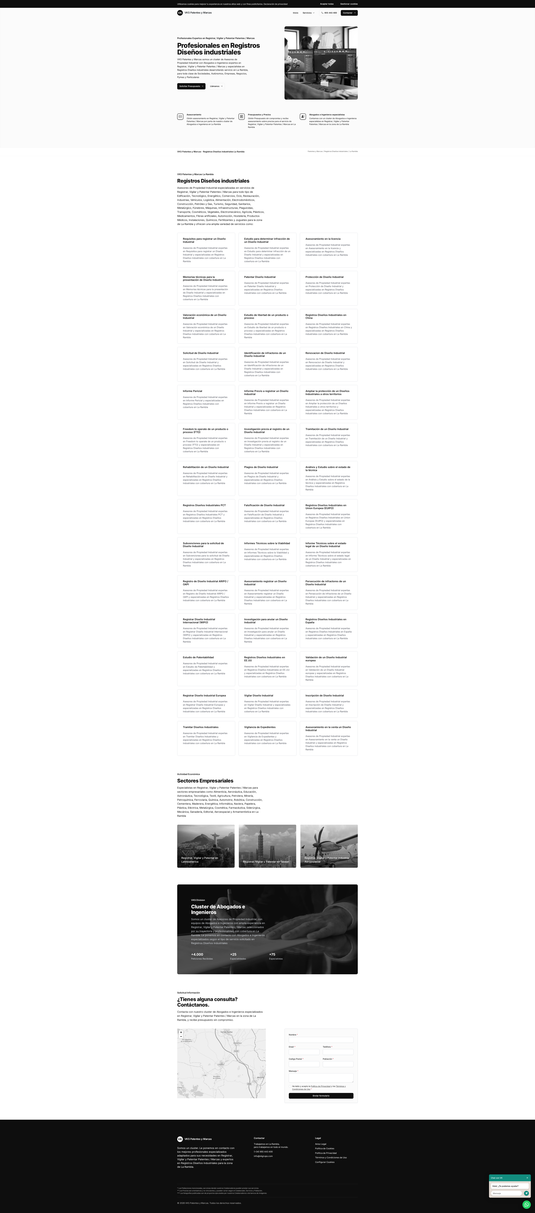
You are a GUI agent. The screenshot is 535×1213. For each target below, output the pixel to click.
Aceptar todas (327, 4)
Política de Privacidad (321, 1086)
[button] (221, 1063)
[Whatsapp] (526, 1204)
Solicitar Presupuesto (189, 86)
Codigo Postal (296, 1059)
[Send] (526, 1193)
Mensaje (293, 1071)
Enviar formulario (321, 1095)
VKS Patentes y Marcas (198, 12)
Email (292, 1047)
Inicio (295, 13)
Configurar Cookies (325, 1162)
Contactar (347, 13)
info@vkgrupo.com (263, 1156)
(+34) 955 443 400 (263, 1151)
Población (328, 1059)
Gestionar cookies (349, 4)
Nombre (293, 1034)
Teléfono (327, 1047)
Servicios (307, 13)
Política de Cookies (324, 1148)
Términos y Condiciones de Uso (331, 1157)
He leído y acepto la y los (319, 1087)
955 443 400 (330, 13)
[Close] (527, 1177)
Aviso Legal (320, 1144)
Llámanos (214, 86)
